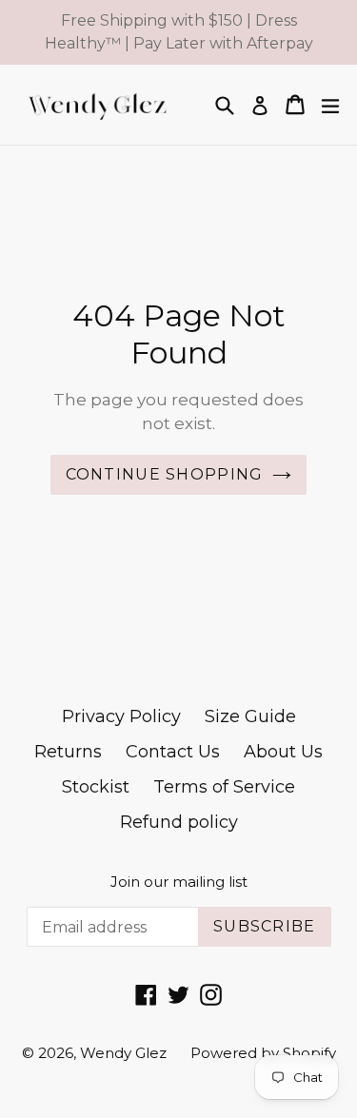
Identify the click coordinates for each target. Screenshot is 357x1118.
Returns (68, 751)
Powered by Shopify (263, 1053)
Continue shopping (165, 474)
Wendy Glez (123, 1053)
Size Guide (250, 716)
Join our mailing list (179, 882)
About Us (283, 751)
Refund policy (179, 822)
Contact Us (173, 751)
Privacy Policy (121, 716)
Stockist (95, 786)
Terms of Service (224, 786)
